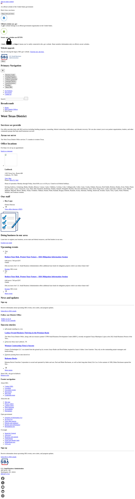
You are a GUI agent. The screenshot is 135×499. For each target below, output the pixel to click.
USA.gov (8, 444)
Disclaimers (8, 411)
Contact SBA (9, 386)
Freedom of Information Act (13, 417)
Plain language (9, 407)
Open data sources (10, 421)
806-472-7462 (13, 180)
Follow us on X (6, 319)
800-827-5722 (5, 474)
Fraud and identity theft (12, 440)
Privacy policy (9, 404)
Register (7, 269)
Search (3, 99)
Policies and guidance (11, 423)
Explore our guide (6, 243)
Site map (7, 402)
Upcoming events (10, 390)
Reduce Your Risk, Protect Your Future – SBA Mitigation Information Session (36, 257)
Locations (8, 388)
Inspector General (10, 433)
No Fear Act (8, 419)
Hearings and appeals (11, 437)
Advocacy (8, 435)
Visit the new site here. (37, 52)
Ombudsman (9, 438)
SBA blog (8, 393)
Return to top (5, 375)
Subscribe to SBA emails (8, 311)
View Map (8, 178)
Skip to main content (7, 1)
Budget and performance (12, 425)
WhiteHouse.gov (10, 442)
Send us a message (6, 151)
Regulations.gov (10, 426)
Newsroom (8, 92)
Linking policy (9, 405)
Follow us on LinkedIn (8, 320)
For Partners (8, 91)
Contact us (8, 94)
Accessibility (9, 409)
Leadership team (10, 395)
